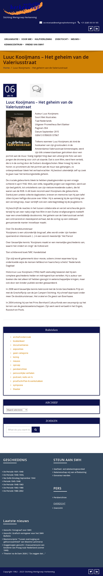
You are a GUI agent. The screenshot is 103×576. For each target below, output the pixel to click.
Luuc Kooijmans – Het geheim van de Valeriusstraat (39, 104)
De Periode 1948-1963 (13, 484)
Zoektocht (61, 39)
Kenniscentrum (13, 44)
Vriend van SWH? (34, 44)
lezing (16, 357)
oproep (16, 365)
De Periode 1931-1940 (13, 471)
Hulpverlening (43, 39)
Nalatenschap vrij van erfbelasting (70, 472)
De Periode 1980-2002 (13, 491)
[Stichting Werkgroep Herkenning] (51, 8)
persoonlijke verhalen (23, 373)
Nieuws (75, 39)
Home (6, 67)
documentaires (20, 345)
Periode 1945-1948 (11, 481)
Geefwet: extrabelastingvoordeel (69, 469)
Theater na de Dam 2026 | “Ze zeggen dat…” (24, 553)
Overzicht (58, 508)
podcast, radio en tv (23, 377)
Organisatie (11, 39)
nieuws (16, 361)
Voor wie (26, 39)
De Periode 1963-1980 (13, 487)
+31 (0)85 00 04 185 (89, 22)
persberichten (20, 369)
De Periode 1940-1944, (13, 475)
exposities (18, 349)
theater (16, 389)
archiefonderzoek (22, 337)
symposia (18, 385)
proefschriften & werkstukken (28, 381)
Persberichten (60, 497)
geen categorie (20, 353)
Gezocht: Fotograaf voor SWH (17, 530)
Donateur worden (62, 475)
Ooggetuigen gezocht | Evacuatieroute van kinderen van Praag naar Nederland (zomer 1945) (23, 548)
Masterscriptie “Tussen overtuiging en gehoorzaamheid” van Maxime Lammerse (23, 540)
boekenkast (19, 341)
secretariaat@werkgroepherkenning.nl (59, 22)
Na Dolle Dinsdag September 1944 (19, 478)
